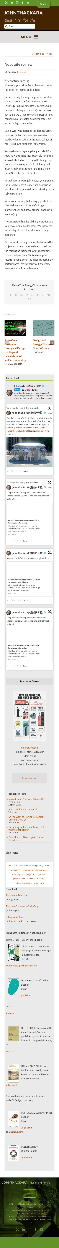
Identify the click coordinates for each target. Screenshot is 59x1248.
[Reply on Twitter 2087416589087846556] (8, 600)
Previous (39, 54)
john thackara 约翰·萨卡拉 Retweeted (24, 408)
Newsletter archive (29, 778)
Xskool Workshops (15, 917)
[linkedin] (12, 2)
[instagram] (17, 2)
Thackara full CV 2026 (17, 895)
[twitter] (6, 2)
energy (28, 874)
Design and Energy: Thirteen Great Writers (43, 344)
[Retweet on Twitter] (8, 408)
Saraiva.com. (17, 1131)
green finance (19, 878)
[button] (7, 342)
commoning (28, 870)
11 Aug (50, 413)
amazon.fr (11, 1051)
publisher (26, 995)
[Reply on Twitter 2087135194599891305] (8, 541)
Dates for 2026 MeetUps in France (25, 837)
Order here (26, 1157)
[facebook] (22, 2)
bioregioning (37, 865)
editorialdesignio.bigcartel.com (21, 965)
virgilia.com (27, 1127)
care (47, 865)
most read (22, 72)
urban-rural (39, 883)
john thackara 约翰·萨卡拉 (27, 413)
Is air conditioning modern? (22, 809)
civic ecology (15, 870)
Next (49, 54)
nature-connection (23, 883)
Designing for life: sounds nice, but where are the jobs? (26, 828)
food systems (39, 874)
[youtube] (28, 2)
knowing (31, 878)
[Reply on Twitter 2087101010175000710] (8, 471)
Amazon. (10, 1013)
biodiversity (24, 865)
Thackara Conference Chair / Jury (22, 906)
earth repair (17, 874)
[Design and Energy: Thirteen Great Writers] (43, 321)
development (41, 870)
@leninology (40, 431)
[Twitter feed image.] (29, 452)
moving (40, 878)
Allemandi (11, 1085)
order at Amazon (29, 747)
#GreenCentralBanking (17, 431)
